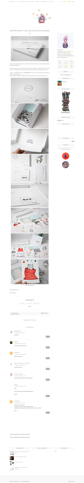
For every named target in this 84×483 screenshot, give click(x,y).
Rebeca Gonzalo (18, 374)
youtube (65, 67)
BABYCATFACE (12, 1)
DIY (17, 1)
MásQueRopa (17, 331)
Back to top (71, 481)
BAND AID (65, 81)
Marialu (16, 341)
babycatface (19, 481)
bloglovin (71, 67)
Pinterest (37, 303)
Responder (47, 336)
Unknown (16, 352)
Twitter (30, 303)
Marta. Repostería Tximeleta (22, 363)
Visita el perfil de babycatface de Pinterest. (65, 147)
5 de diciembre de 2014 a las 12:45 (20, 365)
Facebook (23, 303)
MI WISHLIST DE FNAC (18, 462)
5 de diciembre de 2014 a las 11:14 (20, 343)
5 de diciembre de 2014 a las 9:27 (19, 332)
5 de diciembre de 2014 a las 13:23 (20, 375)
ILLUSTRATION (23, 1)
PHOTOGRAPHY (31, 1)
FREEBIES (37, 1)
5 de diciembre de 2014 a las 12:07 (20, 354)
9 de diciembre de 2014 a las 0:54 (19, 402)
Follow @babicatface (66, 149)
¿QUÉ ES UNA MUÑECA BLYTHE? (20, 456)
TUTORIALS (51, 1)
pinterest (60, 67)
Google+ (55, 451)
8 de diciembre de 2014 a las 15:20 (20, 386)
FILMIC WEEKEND (44, 1)
